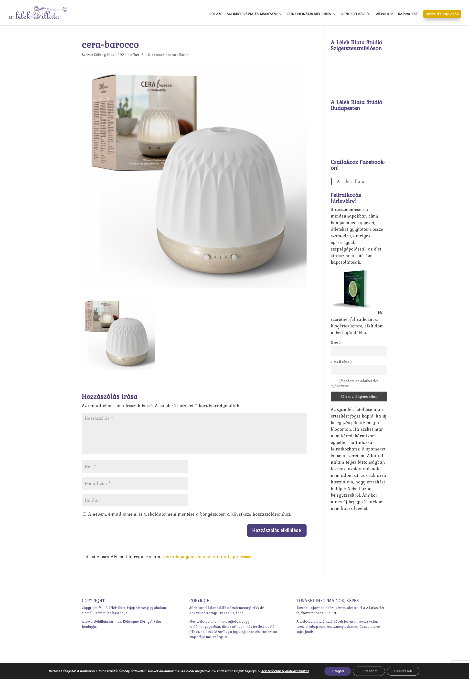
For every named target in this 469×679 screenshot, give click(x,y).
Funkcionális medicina (309, 14)
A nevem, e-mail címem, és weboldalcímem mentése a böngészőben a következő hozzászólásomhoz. (189, 514)
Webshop (384, 14)
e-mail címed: (341, 361)
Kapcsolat (408, 14)
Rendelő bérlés (355, 14)
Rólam (215, 14)
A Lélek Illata (350, 181)
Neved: (336, 342)
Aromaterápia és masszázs (252, 14)
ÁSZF (328, 612)
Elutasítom (369, 671)
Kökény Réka (104, 54)
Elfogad (338, 671)
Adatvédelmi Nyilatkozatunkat (285, 671)
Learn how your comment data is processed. (208, 556)
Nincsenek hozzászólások (168, 54)
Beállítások (403, 671)
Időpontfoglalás (442, 14)
